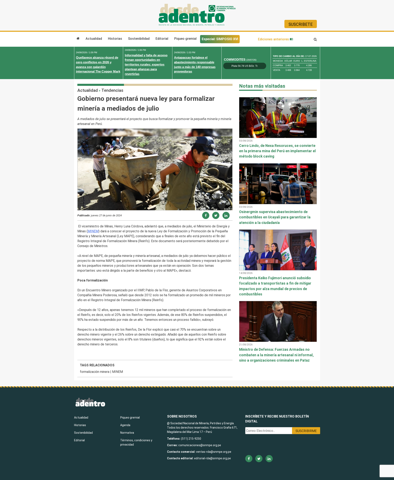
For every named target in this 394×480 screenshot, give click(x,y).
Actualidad (94, 39)
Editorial (162, 39)
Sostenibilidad (139, 39)
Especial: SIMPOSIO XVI (220, 39)
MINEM (93, 231)
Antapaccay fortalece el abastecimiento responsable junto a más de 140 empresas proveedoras (194, 64)
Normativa (127, 432)
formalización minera (94, 372)
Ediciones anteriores (274, 39)
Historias (115, 39)
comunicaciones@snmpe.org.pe (200, 445)
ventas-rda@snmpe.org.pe (213, 451)
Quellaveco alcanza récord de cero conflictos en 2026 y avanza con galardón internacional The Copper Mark (98, 64)
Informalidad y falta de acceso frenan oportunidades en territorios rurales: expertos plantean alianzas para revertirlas (146, 64)
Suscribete (301, 24)
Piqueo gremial (185, 39)
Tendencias (112, 90)
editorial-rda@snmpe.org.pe (212, 458)
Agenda (125, 425)
